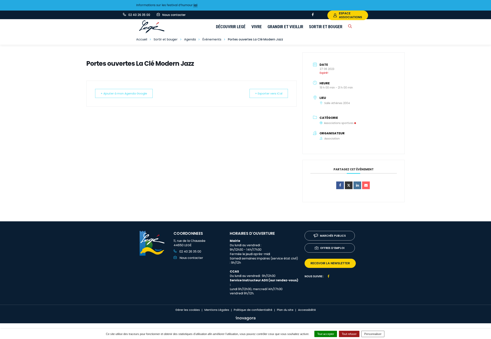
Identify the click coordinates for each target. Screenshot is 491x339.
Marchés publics (333, 236)
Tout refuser (349, 334)
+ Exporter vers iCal (268, 93)
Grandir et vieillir (285, 26)
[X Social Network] (349, 185)
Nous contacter (191, 258)
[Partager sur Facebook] (340, 185)
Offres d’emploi (332, 248)
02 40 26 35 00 (190, 251)
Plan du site (285, 310)
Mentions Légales (216, 310)
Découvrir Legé (231, 26)
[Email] (366, 185)
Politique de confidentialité (253, 310)
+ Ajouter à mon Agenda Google (124, 93)
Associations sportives (338, 123)
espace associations (350, 15)
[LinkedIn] (357, 185)
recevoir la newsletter (330, 263)
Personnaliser (372, 334)
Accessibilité (307, 310)
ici (195, 5)
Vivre (256, 26)
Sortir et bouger (325, 26)
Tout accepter (325, 334)
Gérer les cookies (187, 310)
